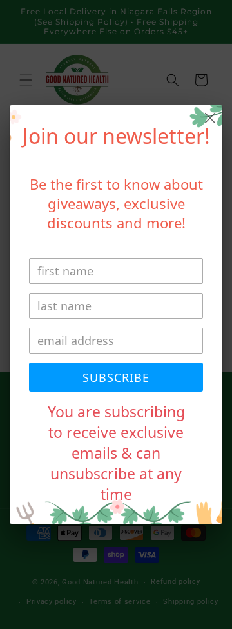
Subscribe (116, 377)
